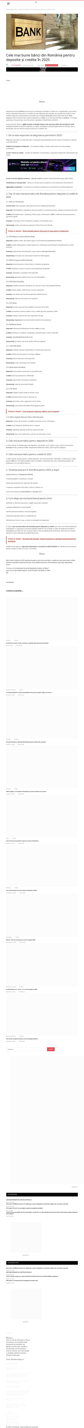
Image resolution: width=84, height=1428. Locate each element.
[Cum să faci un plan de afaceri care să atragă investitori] (42, 1014)
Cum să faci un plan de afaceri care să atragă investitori (22, 1039)
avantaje (9, 447)
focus (30, 286)
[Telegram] (6, 91)
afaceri (38, 354)
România (22, 111)
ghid (24, 124)
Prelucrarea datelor (12, 1418)
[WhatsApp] (6, 93)
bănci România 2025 (17, 560)
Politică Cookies (11, 1414)
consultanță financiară (20, 337)
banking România (31, 560)
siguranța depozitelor (65, 562)
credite (42, 118)
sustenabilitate (25, 492)
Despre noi (10, 1412)
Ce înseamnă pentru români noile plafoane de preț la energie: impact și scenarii (28, 692)
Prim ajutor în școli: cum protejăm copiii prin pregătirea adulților (24, 1208)
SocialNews (16, 65)
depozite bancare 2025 (27, 562)
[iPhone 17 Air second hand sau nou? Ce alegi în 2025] (42, 915)
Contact (8, 1425)
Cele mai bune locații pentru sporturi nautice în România (22, 841)
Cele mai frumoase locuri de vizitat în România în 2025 (21, 890)
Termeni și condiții (12, 1416)
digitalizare (19, 320)
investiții (35, 492)
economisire (51, 241)
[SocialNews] (42, 3)
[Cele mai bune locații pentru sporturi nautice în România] (42, 816)
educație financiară (48, 251)
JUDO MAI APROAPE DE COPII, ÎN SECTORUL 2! (19, 1200)
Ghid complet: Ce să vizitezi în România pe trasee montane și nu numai (26, 791)
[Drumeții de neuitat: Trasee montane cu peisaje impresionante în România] (42, 618)
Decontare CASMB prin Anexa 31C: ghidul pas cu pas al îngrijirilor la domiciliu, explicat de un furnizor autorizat (37, 1204)
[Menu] (8, 3)
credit (31, 503)
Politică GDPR (10, 1420)
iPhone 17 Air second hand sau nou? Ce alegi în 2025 (20, 940)
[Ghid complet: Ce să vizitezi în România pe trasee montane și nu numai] (42, 766)
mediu (37, 328)
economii (52, 286)
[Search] (76, 3)
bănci (8, 560)
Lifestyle (8, 640)
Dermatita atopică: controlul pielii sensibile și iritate (32, 570)
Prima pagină (9, 9)
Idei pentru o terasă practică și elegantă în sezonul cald (22, 1280)
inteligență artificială (26, 474)
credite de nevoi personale (61, 560)
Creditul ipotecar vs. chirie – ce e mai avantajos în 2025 (21, 989)
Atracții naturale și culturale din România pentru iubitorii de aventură (26, 742)
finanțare (49, 116)
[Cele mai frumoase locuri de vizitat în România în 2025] (42, 865)
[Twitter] (6, 85)
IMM (52, 214)
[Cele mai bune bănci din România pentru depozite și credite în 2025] (42, 32)
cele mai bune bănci (44, 560)
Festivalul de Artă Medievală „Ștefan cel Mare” (33, 568)
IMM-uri (14, 461)
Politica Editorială (12, 1423)
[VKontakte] (6, 89)
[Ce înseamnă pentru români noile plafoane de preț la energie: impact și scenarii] (42, 667)
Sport (7, 838)
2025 (70, 116)
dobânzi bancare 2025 (43, 562)
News (15, 9)
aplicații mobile (36, 178)
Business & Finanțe (51, 65)
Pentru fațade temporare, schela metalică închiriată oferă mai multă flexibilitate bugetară (32, 1276)
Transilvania (10, 531)
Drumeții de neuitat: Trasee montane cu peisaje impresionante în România (27, 643)
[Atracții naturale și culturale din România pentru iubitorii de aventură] (42, 717)
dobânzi (66, 118)
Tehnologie (9, 937)
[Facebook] (6, 83)
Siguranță (9, 187)
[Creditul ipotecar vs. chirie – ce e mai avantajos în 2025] (42, 964)
